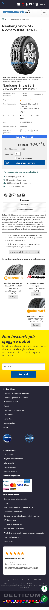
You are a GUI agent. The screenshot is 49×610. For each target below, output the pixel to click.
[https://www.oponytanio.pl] (17, 602)
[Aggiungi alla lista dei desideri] (14, 195)
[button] (44, 589)
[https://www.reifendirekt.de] (4, 601)
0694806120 (4, 2)
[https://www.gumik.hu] (14, 602)
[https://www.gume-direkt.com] (36, 601)
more (6, 570)
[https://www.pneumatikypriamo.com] (5, 602)
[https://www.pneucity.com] (8, 602)
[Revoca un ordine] (23, 4)
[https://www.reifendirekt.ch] (9, 601)
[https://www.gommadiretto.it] (15, 601)
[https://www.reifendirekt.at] (33, 601)
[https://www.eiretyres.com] (11, 602)
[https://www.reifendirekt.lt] (35, 602)
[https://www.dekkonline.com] (18, 601)
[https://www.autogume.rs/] (40, 602)
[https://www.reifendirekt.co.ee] (32, 602)
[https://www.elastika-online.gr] (23, 602)
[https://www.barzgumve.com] (26, 602)
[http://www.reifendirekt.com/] (43, 602)
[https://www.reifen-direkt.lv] (37, 602)
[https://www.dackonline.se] (12, 601)
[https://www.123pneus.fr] (7, 601)
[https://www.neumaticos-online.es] (30, 601)
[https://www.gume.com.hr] (29, 602)
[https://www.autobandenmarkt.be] (39, 601)
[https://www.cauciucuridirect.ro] (20, 602)
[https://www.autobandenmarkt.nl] (24, 601)
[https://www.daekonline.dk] (21, 601)
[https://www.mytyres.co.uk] (27, 601)
